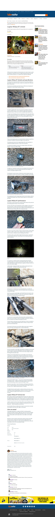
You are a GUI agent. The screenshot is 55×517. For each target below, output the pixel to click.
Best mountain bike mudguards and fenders (17, 77)
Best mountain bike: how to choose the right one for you (19, 76)
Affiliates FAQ (13, 24)
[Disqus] (21, 484)
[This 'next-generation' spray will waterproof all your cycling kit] (36, 62)
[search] (46, 15)
